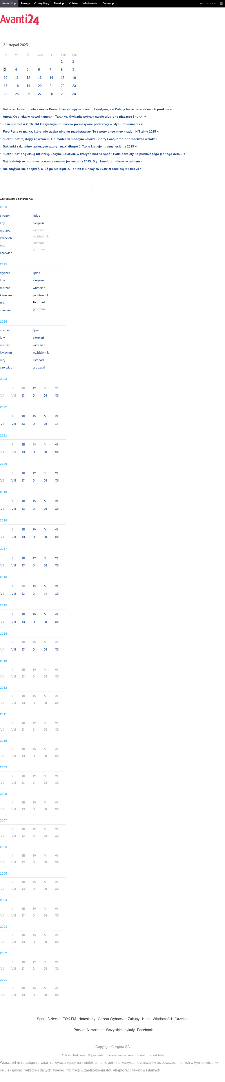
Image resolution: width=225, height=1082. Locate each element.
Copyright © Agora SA (112, 1047)
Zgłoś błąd (157, 1055)
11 (16, 77)
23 (74, 86)
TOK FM (69, 1019)
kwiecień (6, 238)
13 (40, 77)
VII (2, 424)
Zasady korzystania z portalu (126, 1055)
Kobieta (73, 3)
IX (23, 395)
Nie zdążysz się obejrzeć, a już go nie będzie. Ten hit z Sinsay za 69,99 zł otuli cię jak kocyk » (72, 169)
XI (45, 395)
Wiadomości (90, 3)
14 (51, 77)
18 (17, 86)
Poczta (204, 3)
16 (74, 77)
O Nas (66, 1055)
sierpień (38, 223)
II (12, 416)
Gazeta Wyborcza (111, 1019)
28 (51, 94)
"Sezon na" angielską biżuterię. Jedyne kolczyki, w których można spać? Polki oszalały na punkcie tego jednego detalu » (94, 154)
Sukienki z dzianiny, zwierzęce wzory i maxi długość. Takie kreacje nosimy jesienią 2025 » (70, 146)
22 (62, 86)
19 (28, 86)
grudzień (39, 309)
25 (17, 94)
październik (41, 295)
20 (40, 86)
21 (51, 86)
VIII (13, 424)
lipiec (36, 215)
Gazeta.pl (108, 3)
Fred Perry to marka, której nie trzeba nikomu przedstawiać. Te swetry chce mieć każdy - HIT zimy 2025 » (81, 131)
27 (40, 94)
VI (56, 416)
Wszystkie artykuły (120, 1030)
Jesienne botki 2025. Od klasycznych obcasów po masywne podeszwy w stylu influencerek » (73, 124)
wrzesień (39, 287)
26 (28, 94)
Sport (41, 1019)
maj (2, 245)
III (23, 416)
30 (74, 94)
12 (28, 77)
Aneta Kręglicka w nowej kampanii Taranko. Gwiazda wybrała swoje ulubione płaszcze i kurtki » (74, 116)
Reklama (79, 1055)
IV (34, 388)
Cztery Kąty (41, 3)
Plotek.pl (59, 3)
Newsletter (95, 1030)
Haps (146, 1019)
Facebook (145, 1030)
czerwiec (6, 253)
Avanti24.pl (9, 3)
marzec (5, 230)
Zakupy (25, 3)
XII (57, 395)
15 (62, 77)
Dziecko (54, 1019)
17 (5, 86)
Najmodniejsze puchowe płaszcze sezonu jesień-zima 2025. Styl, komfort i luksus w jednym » (72, 161)
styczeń (5, 215)
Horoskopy (86, 1019)
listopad (38, 360)
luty (2, 223)
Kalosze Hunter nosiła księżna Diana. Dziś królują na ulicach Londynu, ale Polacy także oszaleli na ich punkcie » (87, 109)
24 (5, 94)
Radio (213, 3)
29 (62, 94)
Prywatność (96, 1055)
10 (5, 77)
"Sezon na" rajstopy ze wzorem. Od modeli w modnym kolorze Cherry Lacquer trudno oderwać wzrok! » (80, 139)
